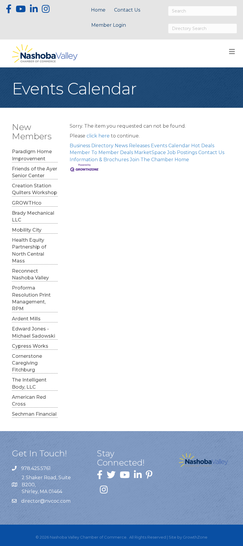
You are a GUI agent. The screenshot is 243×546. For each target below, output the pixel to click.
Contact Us (127, 10)
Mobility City (26, 230)
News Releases (132, 145)
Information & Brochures (99, 159)
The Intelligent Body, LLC (29, 383)
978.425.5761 (36, 468)
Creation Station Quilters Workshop (34, 189)
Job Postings (182, 152)
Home (98, 10)
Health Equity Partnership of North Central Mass (29, 250)
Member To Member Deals (101, 152)
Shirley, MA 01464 (46, 484)
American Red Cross (29, 400)
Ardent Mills (26, 319)
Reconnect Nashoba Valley (30, 274)
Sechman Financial (34, 414)
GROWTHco (26, 203)
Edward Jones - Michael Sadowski (33, 332)
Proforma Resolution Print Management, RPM (31, 298)
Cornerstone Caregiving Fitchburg (27, 363)
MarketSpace (150, 152)
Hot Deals (202, 145)
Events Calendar (170, 145)
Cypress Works (30, 346)
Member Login (108, 25)
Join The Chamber (151, 159)
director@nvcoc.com (46, 501)
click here (98, 136)
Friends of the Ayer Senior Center (34, 172)
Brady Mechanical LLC (33, 216)
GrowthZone (195, 537)
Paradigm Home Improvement (32, 155)
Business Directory (91, 145)
